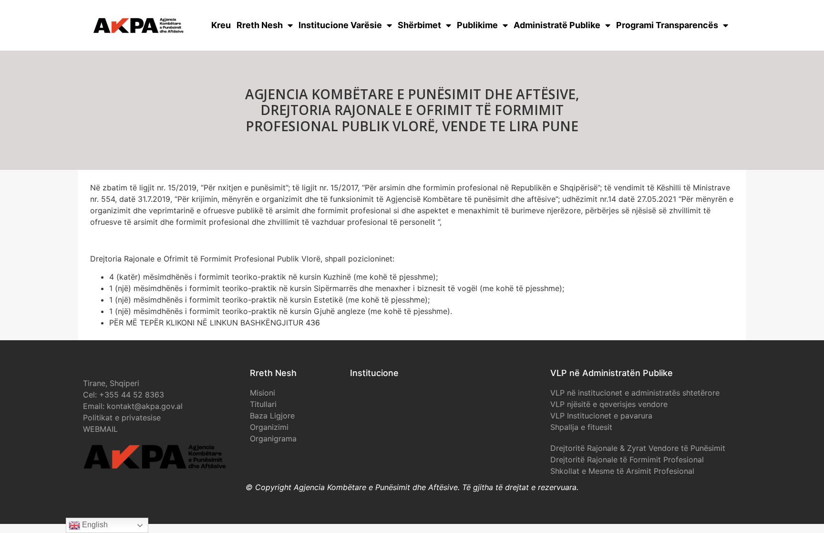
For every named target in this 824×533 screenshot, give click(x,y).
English (94, 525)
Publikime (477, 25)
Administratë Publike (557, 25)
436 (313, 322)
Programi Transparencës (667, 25)
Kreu (221, 25)
